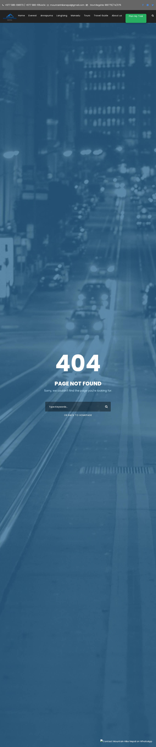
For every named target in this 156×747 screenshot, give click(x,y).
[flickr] (148, 5)
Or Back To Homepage (78, 415)
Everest (32, 15)
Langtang (62, 15)
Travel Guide (101, 15)
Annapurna (47, 15)
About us (117, 15)
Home (21, 15)
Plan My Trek (136, 16)
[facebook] (143, 5)
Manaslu (75, 15)
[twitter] (153, 5)
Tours (87, 15)
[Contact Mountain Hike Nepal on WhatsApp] (126, 741)
